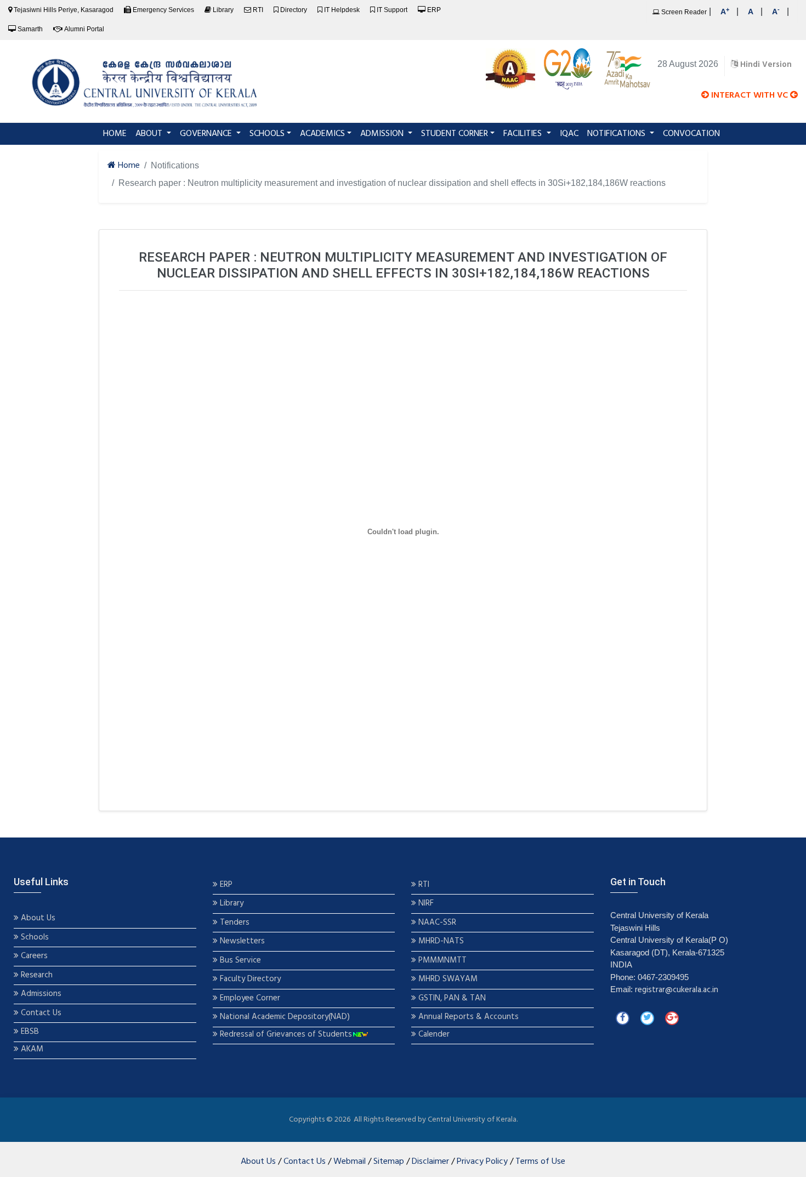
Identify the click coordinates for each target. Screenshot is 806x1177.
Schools (34, 937)
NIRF (425, 903)
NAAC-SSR (436, 922)
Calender (433, 1034)
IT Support (392, 10)
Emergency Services (163, 10)
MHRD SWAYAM (448, 979)
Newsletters (241, 941)
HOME (117, 133)
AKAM (32, 1049)
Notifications (175, 165)
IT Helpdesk (342, 10)
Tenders (233, 922)
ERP (434, 10)
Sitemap (388, 1162)
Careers (33, 956)
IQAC (569, 134)
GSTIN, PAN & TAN (451, 998)
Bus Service (240, 960)
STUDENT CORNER (454, 134)
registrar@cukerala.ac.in (676, 990)
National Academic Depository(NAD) (284, 1017)
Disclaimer (430, 1162)
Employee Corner (249, 998)
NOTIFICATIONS (617, 134)
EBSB (30, 1032)
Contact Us (40, 1013)
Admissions (41, 994)
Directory (293, 10)
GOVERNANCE (207, 134)
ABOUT (149, 134)
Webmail (349, 1162)
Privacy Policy (482, 1162)
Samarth (30, 29)
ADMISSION (383, 134)
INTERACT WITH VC (749, 95)
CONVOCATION (691, 134)
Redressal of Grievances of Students (285, 1034)
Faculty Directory (249, 979)
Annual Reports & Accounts (467, 1017)
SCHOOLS (267, 134)
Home (128, 166)
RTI (258, 10)
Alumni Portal (84, 29)
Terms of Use (540, 1162)
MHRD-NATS (440, 941)
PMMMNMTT (441, 960)
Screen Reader (683, 12)
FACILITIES (523, 134)
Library (223, 10)
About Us (37, 918)
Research (36, 975)
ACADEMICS (322, 134)
